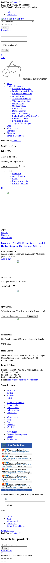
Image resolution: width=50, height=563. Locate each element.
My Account (12, 417)
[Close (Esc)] (2, 558)
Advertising (12, 432)
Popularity (16, 173)
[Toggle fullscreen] (8, 558)
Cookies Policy (13, 407)
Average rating (18, 176)
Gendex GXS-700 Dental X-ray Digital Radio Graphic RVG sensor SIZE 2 (23, 244)
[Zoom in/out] (10, 558)
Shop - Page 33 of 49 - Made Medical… (16, 458)
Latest (15, 178)
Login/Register (7, 30)
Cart (8, 422)
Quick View (6, 237)
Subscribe (32, 316)
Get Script (8, 490)
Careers (10, 437)
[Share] (5, 558)
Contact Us (16, 2)
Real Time (16, 490)
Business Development (17, 434)
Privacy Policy (13, 405)
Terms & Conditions (15, 402)
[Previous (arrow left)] (2, 561)
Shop (9, 419)
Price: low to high (20, 181)
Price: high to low (20, 183)
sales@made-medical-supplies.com (22, 380)
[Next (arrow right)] (5, 561)
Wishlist (10, 427)
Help (9, 12)
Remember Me (11, 45)
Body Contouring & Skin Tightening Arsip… (16, 486)
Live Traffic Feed (16, 445)
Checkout (11, 424)
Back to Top (6, 550)
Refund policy (13, 410)
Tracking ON (24, 490)
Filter (3, 188)
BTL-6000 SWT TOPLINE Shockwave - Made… (15, 478)
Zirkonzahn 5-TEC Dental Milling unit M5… (16, 472)
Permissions (12, 439)
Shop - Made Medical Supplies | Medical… (17, 451)
